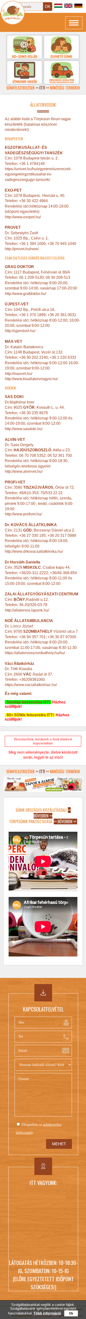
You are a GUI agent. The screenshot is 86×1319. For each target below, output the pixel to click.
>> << (42, 88)
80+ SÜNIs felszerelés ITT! (30, 715)
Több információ (47, 1313)
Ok (71, 1313)
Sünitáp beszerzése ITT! (28, 702)
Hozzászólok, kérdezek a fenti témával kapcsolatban (43, 741)
